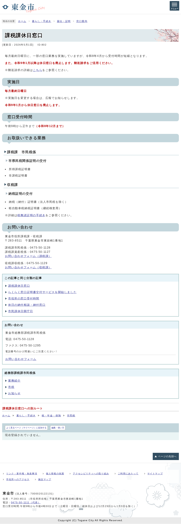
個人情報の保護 (55, 473)
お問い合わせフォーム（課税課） (28, 256)
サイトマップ (155, 473)
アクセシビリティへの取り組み (91, 473)
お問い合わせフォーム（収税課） (28, 267)
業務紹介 (14, 380)
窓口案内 (81, 21)
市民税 (71, 415)
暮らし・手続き (41, 21)
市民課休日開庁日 (20, 311)
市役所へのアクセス (17, 479)
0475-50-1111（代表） (26, 502)
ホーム (22, 21)
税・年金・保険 (51, 415)
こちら (37, 70)
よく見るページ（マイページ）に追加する (26, 427)
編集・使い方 (57, 427)
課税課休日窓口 (19, 285)
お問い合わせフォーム (20, 359)
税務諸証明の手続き (31, 215)
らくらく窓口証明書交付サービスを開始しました (42, 292)
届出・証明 (64, 21)
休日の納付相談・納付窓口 (26, 304)
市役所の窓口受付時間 (23, 298)
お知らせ (14, 393)
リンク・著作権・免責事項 (21, 473)
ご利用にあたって (128, 473)
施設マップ (44, 479)
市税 (11, 386)
